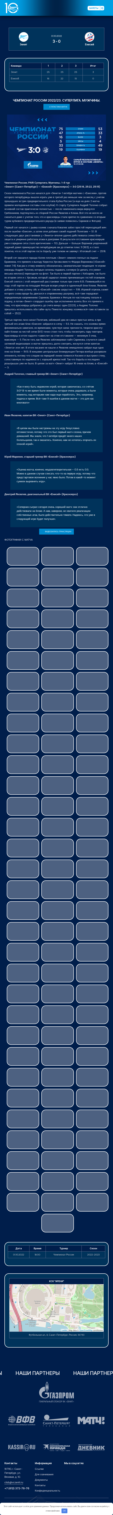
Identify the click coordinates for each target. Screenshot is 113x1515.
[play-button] (65, 8)
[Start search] (78, 8)
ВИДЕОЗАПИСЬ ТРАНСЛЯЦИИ (58, 531)
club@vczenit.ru (13, 1482)
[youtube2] (60, 8)
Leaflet (64, 1330)
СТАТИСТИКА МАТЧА (58, 107)
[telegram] (70, 8)
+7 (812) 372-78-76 (16, 1488)
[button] (110, 8)
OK (64, 1511)
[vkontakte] (55, 8)
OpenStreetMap (86, 1330)
